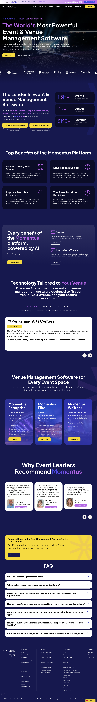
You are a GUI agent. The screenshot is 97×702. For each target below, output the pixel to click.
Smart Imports (25, 681)
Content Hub (66, 655)
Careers (90, 655)
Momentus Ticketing (26, 660)
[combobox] (90, 700)
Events (65, 665)
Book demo (90, 6)
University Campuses (46, 657)
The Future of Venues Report (70, 670)
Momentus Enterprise (26, 655)
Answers (90, 660)
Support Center (67, 690)
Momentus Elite (25, 657)
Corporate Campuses (46, 652)
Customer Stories (67, 657)
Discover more (14, 326)
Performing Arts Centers (47, 662)
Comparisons (66, 682)
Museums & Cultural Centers (48, 665)
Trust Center (40, 699)
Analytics (23, 679)
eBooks (65, 660)
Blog (64, 652)
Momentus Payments (26, 686)
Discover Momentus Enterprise (15, 125)
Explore (55, 242)
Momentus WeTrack (26, 662)
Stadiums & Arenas (45, 660)
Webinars (65, 662)
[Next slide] (90, 355)
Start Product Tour (24, 55)
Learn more (14, 439)
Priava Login (66, 685)
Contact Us (91, 657)
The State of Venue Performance (71, 672)
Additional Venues (45, 672)
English (90, 700)
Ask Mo (23, 684)
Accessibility (91, 699)
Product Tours (66, 675)
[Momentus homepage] (9, 6)
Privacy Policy (50, 699)
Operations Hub (25, 676)
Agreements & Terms (61, 699)
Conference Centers (46, 667)
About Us (90, 652)
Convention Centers (46, 655)
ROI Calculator (66, 680)
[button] (34, 6)
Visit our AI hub (14, 262)
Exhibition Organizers (46, 670)
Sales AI (23, 674)
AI (21, 665)
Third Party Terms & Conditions (77, 699)
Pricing (23, 652)
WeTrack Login (66, 687)
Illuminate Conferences (69, 667)
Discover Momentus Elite (41, 125)
